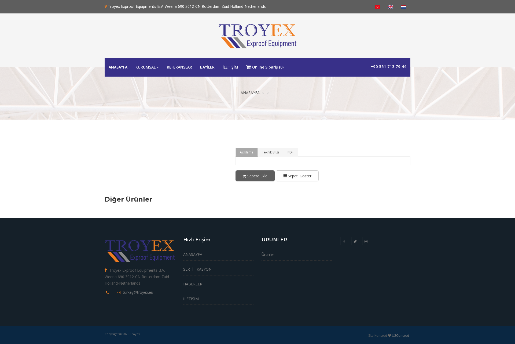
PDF (290, 152)
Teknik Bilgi (270, 152)
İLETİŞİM (230, 67)
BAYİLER (207, 67)
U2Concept (400, 335)
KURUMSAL (145, 67)
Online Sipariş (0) (268, 67)
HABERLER (192, 283)
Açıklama (246, 152)
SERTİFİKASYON (197, 269)
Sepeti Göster (299, 175)
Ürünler (268, 254)
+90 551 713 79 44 (388, 66)
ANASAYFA (118, 67)
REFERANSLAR (179, 67)
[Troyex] (257, 34)
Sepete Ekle (256, 175)
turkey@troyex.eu (138, 292)
